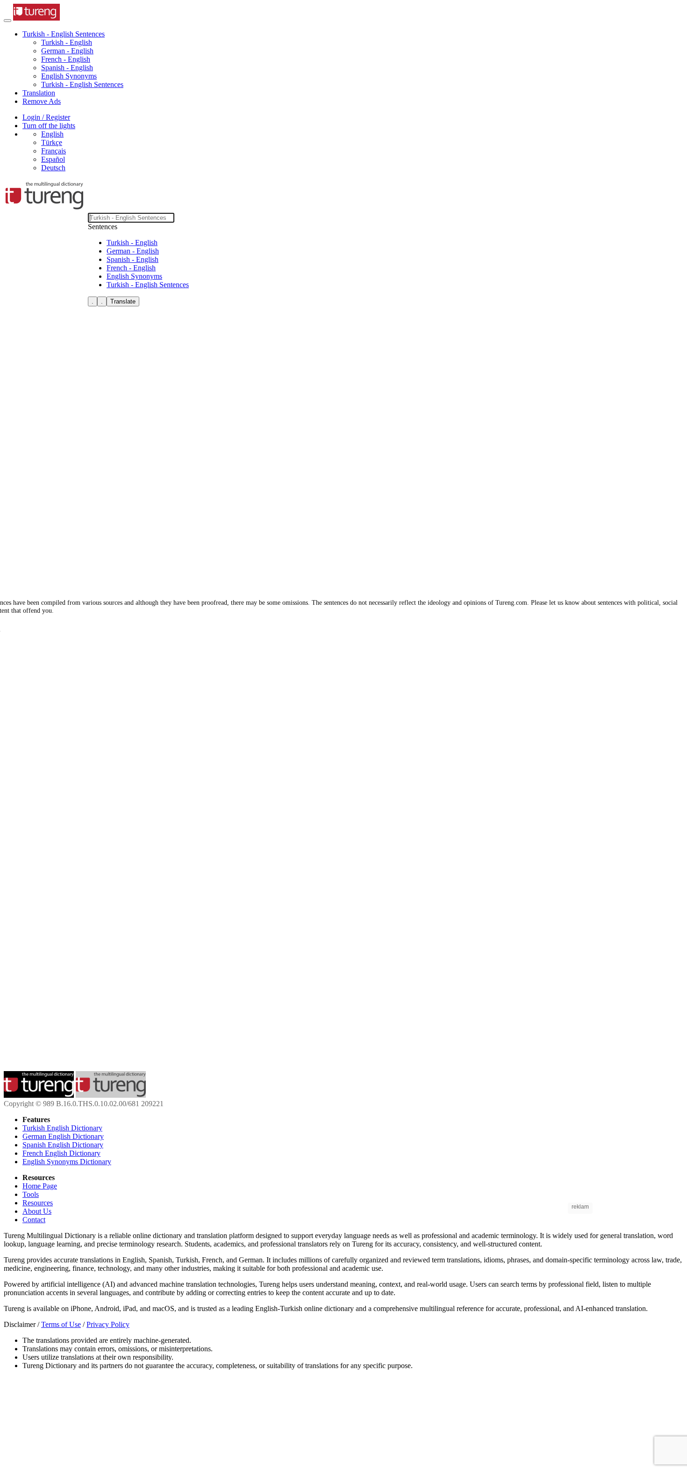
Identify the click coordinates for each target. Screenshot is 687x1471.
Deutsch (53, 168)
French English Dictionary (61, 1153)
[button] (63, 34)
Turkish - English (66, 42)
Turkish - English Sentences (82, 84)
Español (53, 159)
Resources (37, 1203)
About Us (36, 1211)
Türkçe (51, 142)
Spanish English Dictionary (62, 1145)
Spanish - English (67, 68)
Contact (33, 1220)
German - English (67, 51)
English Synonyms (69, 76)
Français (53, 151)
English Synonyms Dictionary (66, 1162)
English (52, 134)
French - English (65, 59)
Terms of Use (61, 1324)
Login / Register (46, 117)
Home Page (39, 1186)
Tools (30, 1194)
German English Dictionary (63, 1136)
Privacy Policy (107, 1324)
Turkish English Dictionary (62, 1128)
